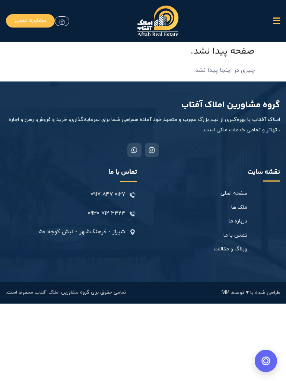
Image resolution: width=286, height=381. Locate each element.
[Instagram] (152, 150)
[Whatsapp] (134, 150)
